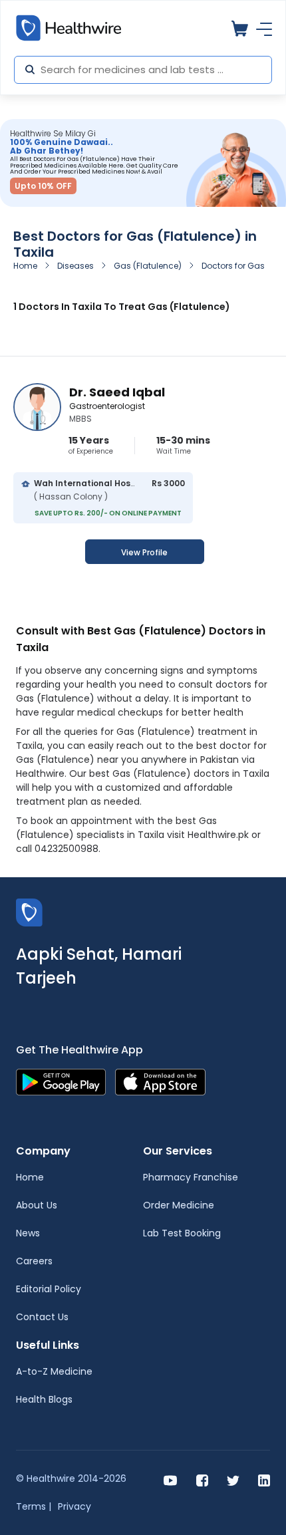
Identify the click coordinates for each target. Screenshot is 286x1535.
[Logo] (29, 911)
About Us (36, 1205)
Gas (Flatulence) (148, 265)
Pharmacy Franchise (190, 1177)
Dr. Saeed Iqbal (117, 392)
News (28, 1233)
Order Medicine (178, 1205)
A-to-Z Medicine (54, 1371)
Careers (34, 1261)
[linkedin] (264, 1479)
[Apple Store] (160, 1081)
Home (25, 265)
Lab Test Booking (182, 1233)
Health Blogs (44, 1399)
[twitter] (233, 1479)
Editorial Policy (48, 1289)
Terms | (33, 1506)
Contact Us (42, 1317)
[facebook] (202, 1479)
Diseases (75, 265)
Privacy (74, 1506)
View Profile (144, 552)
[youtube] (171, 1479)
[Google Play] (61, 1081)
